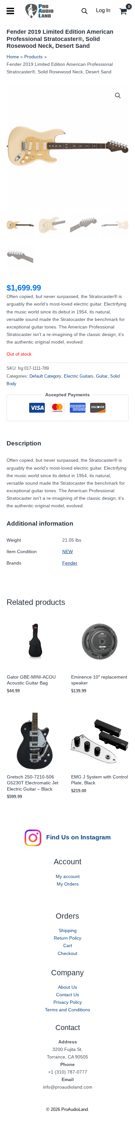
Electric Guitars (78, 376)
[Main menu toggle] (10, 11)
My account (68, 876)
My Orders (68, 884)
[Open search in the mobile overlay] (84, 11)
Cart (67, 945)
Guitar (101, 376)
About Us (67, 987)
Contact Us (67, 994)
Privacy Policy (67, 1002)
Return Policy (67, 938)
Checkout (67, 953)
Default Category (45, 376)
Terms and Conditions (67, 1009)
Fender (69, 563)
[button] (118, 96)
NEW (67, 551)
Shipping (68, 930)
